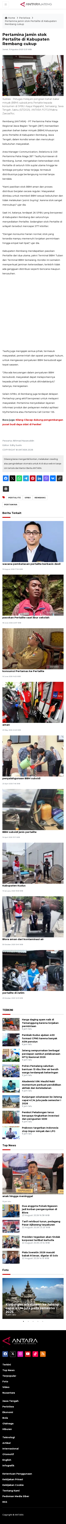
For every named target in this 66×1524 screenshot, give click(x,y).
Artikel (6, 1443)
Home (11, 17)
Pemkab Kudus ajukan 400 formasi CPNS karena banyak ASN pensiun (39, 1038)
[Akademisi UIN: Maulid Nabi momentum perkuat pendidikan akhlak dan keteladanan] (11, 1086)
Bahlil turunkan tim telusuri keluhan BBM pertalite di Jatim (28, 991)
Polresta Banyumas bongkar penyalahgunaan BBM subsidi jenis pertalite (32, 830)
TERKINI (7, 1010)
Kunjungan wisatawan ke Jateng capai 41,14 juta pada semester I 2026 (42, 1100)
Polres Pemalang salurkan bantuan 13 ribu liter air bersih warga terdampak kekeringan (40, 1069)
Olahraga (7, 1423)
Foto (5, 1270)
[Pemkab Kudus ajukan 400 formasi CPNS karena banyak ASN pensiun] (11, 1039)
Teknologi (8, 1437)
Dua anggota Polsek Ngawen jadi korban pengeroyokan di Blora (40, 1209)
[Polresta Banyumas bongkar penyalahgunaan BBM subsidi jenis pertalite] (33, 809)
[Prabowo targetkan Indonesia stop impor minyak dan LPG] (11, 1132)
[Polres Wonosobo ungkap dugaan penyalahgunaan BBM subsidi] (33, 755)
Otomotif (8, 1454)
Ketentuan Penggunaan (17, 1473)
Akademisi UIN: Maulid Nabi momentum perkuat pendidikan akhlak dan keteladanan (41, 1085)
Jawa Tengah (10, 1401)
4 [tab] (37, 1321)
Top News (9, 1145)
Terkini (6, 1364)
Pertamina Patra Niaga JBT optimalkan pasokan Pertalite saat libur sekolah (27, 616)
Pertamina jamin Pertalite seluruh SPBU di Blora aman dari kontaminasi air (29, 937)
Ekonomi (7, 1412)
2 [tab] (28, 1321)
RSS (4, 1501)
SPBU (28, 498)
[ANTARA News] (36, 4)
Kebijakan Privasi (12, 1479)
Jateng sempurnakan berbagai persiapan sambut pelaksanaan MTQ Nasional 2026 (41, 1054)
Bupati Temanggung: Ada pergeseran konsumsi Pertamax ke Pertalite (26, 669)
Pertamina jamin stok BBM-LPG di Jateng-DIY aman (31, 723)
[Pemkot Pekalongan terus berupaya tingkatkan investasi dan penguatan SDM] (11, 1116)
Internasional (10, 1448)
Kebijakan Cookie (13, 1485)
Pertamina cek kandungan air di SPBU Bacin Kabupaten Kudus (30, 884)
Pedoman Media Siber (15, 1496)
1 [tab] (23, 1321)
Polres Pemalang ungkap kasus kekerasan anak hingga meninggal (30, 1194)
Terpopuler (9, 1375)
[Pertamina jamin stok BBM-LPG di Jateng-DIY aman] (33, 702)
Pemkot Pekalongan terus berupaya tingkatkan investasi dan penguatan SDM (40, 1116)
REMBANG (40, 498)
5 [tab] (42, 1321)
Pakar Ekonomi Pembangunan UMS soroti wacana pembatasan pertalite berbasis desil (31, 562)
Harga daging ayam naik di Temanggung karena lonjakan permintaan (40, 1023)
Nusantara (8, 1392)
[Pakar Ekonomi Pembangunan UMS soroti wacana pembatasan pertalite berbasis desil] (33, 541)
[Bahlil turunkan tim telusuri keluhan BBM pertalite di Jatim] (33, 970)
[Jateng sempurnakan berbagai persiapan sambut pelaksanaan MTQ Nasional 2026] (11, 1055)
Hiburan (7, 1429)
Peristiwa (25, 17)
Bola (5, 1417)
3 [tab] (33, 1321)
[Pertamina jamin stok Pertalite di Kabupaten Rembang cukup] (33, 1173)
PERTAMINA (10, 504)
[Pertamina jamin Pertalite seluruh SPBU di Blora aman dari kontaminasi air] (33, 916)
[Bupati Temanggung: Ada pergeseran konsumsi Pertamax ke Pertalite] (33, 648)
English (6, 1459)
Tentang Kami (11, 1490)
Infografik (8, 1465)
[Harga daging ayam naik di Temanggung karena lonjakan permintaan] (11, 1024)
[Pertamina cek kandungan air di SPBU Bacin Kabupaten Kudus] (33, 863)
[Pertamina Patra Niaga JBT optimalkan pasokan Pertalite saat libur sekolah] (33, 594)
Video (5, 1387)
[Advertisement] (33, 312)
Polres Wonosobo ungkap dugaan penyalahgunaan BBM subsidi (24, 776)
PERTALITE (14, 498)
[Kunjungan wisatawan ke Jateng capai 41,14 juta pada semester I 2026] (11, 1101)
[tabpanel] (33, 1298)
